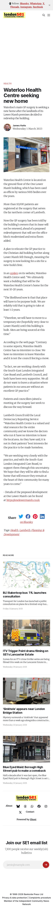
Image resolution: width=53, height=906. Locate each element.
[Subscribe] (46, 864)
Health (7, 83)
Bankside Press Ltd (33, 894)
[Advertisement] (26, 48)
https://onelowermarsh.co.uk (23, 500)
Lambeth (24, 530)
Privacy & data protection (14, 897)
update (14, 273)
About (9, 805)
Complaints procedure (40, 897)
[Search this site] (43, 15)
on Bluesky (26, 522)
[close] (49, 5)
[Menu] (48, 15)
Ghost (33, 819)
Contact (30, 811)
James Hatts (19, 125)
